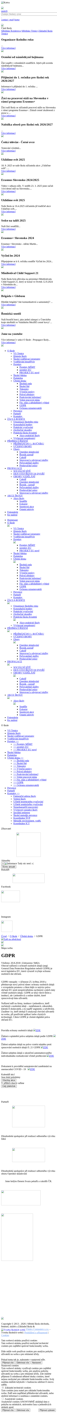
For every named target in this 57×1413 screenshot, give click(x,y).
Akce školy (18, 498)
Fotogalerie (12, 717)
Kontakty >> (13, 793)
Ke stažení (12, 720)
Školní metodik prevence (25, 815)
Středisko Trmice (29, 31)
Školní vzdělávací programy (26, 359)
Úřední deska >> (15, 758)
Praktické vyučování (23, 427)
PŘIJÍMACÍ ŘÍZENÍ (17, 628)
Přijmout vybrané (47, 1410)
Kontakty (17, 416)
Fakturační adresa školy (24, 796)
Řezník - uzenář (27, 484)
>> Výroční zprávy (22, 768)
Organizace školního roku (25, 422)
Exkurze (23, 504)
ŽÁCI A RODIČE (16, 600)
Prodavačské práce (28, 465)
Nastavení (36, 1362)
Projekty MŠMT (27, 367)
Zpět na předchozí (12, 939)
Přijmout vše (8, 1362)
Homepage (12, 520)
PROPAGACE (14, 661)
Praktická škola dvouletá (25, 432)
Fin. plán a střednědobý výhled (34, 402)
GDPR (22, 405)
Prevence (17, 411)
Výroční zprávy (27, 391)
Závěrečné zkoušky (22, 430)
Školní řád (24, 386)
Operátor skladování (29, 452)
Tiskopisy (24, 389)
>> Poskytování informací (25, 774)
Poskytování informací (30, 397)
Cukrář (22, 457)
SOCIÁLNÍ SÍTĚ (22, 471)
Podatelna (18, 378)
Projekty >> (13, 741)
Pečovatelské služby (29, 463)
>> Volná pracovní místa (25, 777)
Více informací (8, 48)
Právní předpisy (27, 394)
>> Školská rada (21, 760)
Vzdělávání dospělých (24, 361)
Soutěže (23, 501)
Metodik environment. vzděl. (27, 820)
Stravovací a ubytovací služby (33, 460)
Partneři (17, 413)
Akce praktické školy (29, 435)
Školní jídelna (20, 375)
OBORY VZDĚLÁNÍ (24, 476)
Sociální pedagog (21, 812)
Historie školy (20, 356)
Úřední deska (19, 380)
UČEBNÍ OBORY (22, 446)
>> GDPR (18, 782)
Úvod (4, 936)
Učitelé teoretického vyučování (28, 801)
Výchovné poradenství (24, 438)
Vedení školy (19, 799)
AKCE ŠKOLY (15, 695)
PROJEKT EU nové (29, 372)
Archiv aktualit (8, 867)
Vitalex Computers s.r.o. (37, 1329)
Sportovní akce (26, 506)
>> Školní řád (20, 763)
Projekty (17, 364)
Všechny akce (8, 1080)
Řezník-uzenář (26, 454)
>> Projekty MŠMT (23, 744)
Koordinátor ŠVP (21, 818)
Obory (16, 449)
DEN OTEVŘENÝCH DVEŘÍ (28, 473)
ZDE (38, 1030)
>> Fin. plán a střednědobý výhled (29, 779)
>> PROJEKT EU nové (25, 749)
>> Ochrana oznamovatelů (26, 785)
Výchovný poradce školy (25, 810)
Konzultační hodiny (22, 424)
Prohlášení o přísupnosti (35, 1332)
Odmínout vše (23, 1362)
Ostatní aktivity (26, 509)
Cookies (5, 1335)
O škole (11, 522)
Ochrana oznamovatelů (30, 408)
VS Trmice (18, 353)
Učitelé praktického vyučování (28, 804)
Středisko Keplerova (11, 31)
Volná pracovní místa (29, 400)
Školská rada (25, 383)
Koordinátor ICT (21, 823)
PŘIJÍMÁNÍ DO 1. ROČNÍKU (28, 443)
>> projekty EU (21, 747)
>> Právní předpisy (22, 771)
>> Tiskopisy (19, 766)
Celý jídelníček (9, 1086)
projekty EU (25, 370)
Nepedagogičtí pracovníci (25, 807)
